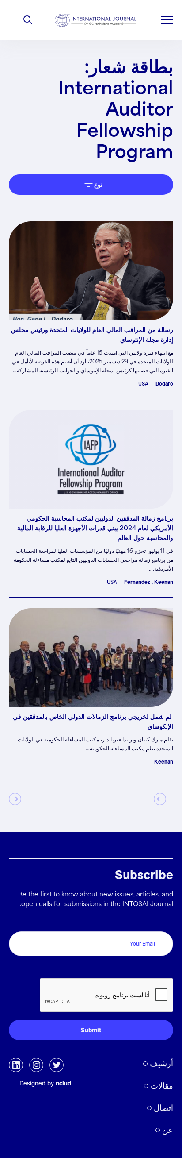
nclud (63, 1083)
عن (167, 1130)
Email (162, 922)
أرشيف (161, 1063)
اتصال (163, 1108)
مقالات (162, 1086)
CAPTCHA (154, 969)
